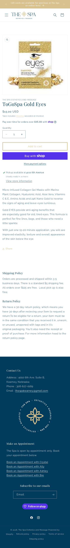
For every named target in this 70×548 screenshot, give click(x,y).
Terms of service (56, 534)
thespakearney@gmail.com (31, 390)
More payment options (35, 164)
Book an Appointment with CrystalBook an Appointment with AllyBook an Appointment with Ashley (27, 466)
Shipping (20, 116)
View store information (19, 181)
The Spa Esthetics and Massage (33, 530)
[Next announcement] (64, 4)
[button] (6, 15)
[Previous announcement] (6, 4)
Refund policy (22, 534)
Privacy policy (39, 534)
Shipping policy (36, 539)
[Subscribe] (53, 495)
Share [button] (9, 248)
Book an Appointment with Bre (25, 475)
